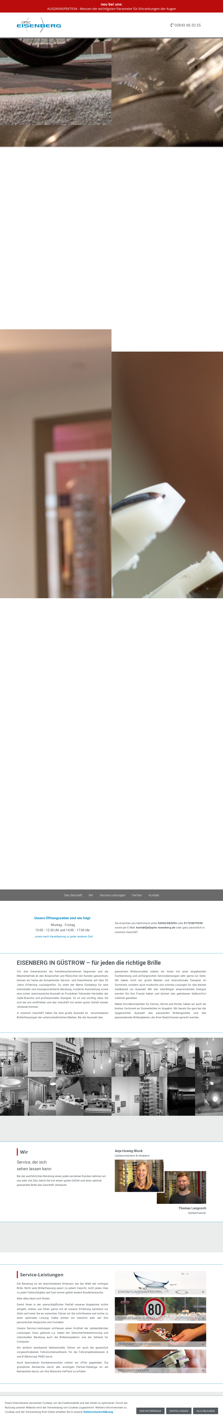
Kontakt (154, 895)
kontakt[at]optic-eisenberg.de (155, 927)
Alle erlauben (205, 1410)
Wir (91, 895)
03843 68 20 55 (187, 25)
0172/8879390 (193, 923)
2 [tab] (216, 831)
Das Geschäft (73, 895)
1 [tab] (216, 829)
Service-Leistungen (112, 895)
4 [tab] (216, 836)
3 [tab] (216, 834)
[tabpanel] (111, 463)
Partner (137, 895)
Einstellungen (178, 1410)
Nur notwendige (150, 1410)
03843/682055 (167, 923)
